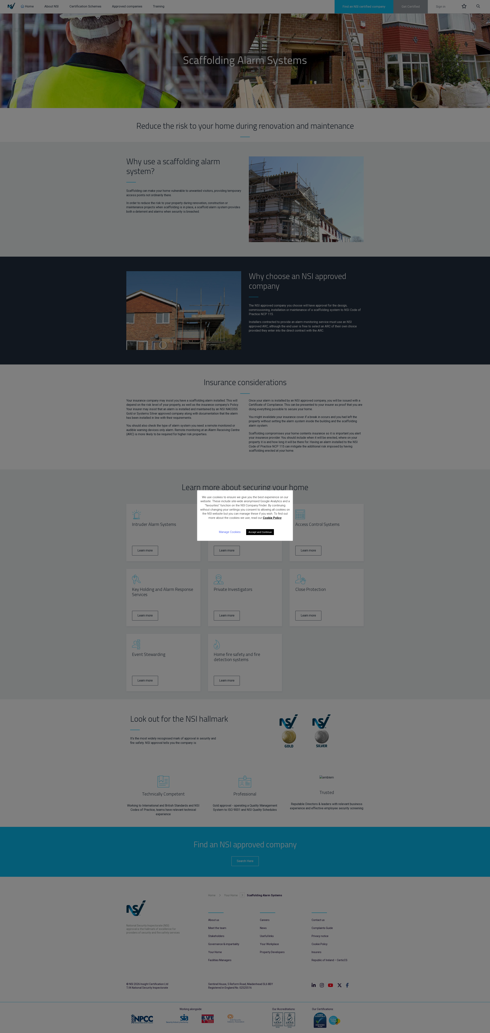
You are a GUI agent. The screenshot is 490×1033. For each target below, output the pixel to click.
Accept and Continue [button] (260, 532)
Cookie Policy (272, 518)
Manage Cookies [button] (230, 532)
